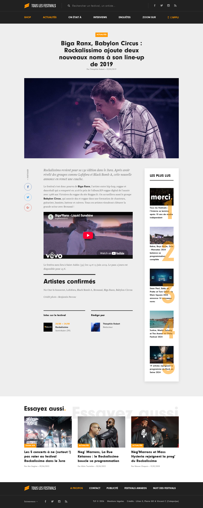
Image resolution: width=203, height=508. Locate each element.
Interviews (100, 17)
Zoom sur (149, 17)
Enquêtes (124, 17)
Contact (94, 488)
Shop (27, 17)
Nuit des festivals (164, 488)
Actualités (49, 17)
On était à (74, 17)
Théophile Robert (97, 69)
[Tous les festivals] (40, 8)
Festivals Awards (135, 488)
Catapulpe (173, 501)
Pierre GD (149, 501)
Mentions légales (115, 501)
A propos (76, 488)
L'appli (173, 17)
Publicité (112, 488)
